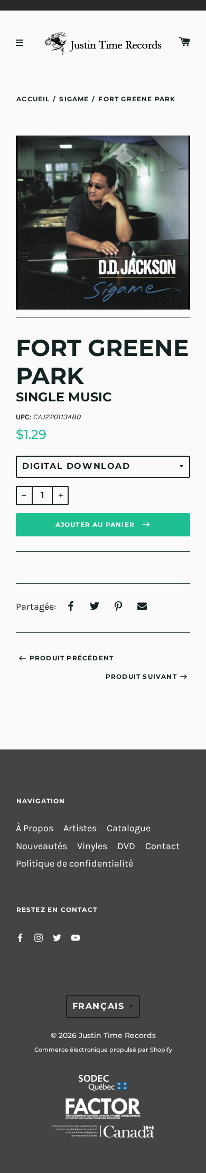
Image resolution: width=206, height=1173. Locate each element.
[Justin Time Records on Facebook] (20, 937)
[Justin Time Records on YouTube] (75, 937)
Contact (162, 846)
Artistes (80, 828)
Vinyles (92, 846)
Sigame (74, 99)
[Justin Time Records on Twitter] (57, 937)
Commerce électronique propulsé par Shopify (103, 1049)
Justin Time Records (117, 1035)
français (98, 1006)
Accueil (33, 99)
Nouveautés (41, 846)
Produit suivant (141, 676)
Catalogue (129, 828)
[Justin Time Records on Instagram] (38, 937)
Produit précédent (72, 658)
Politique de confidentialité (74, 863)
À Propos (34, 828)
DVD (126, 846)
